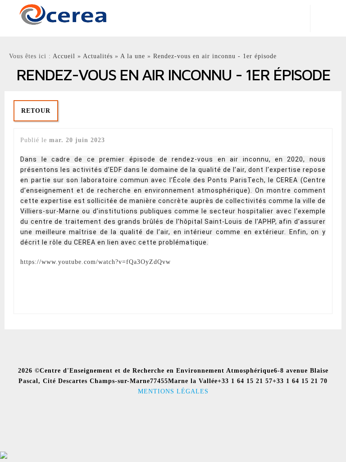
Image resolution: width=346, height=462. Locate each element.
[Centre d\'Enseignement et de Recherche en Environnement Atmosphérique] (63, 13)
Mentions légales (173, 391)
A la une (132, 56)
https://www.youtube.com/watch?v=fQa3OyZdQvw (95, 261)
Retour (35, 110)
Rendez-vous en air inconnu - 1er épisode (215, 56)
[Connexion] (3, 457)
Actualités (98, 56)
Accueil (64, 56)
